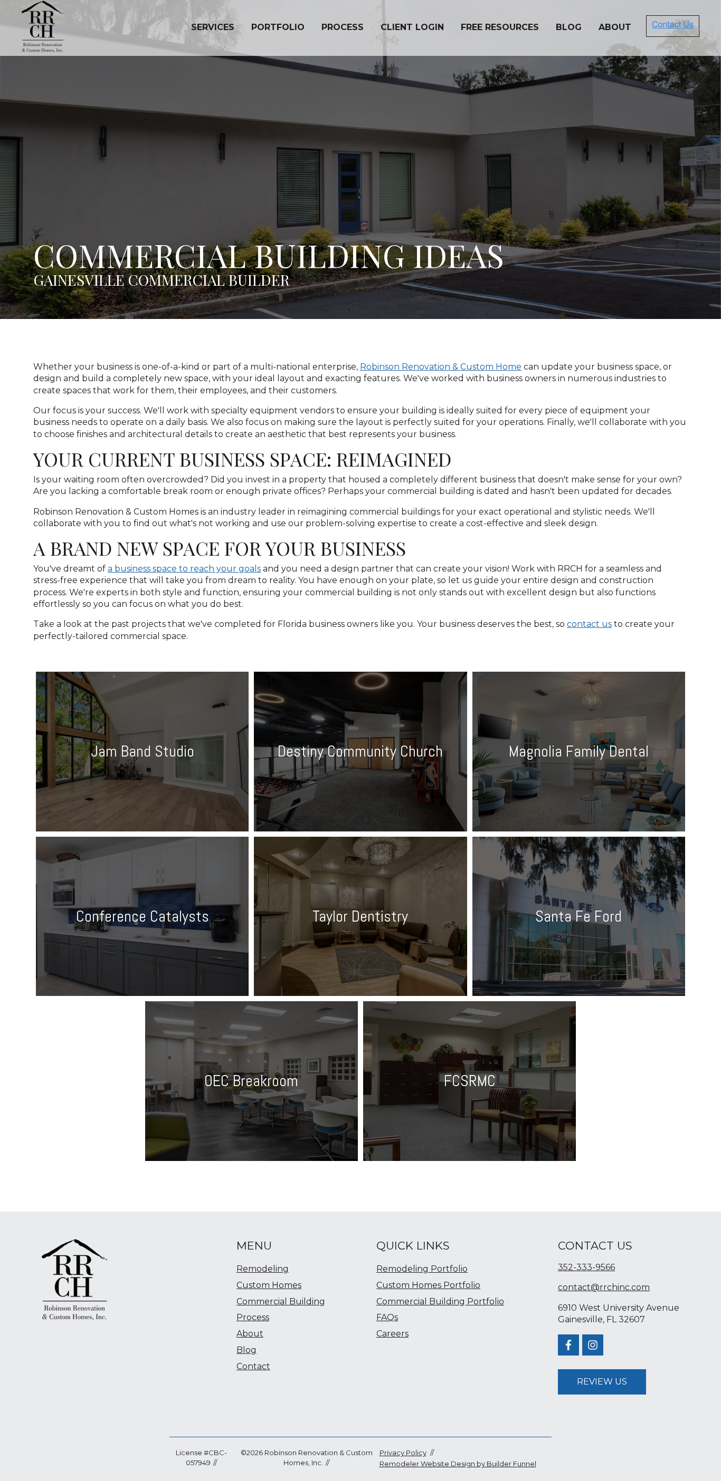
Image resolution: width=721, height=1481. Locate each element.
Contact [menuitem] (253, 1366)
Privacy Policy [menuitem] (403, 1452)
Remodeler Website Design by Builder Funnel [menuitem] (458, 1463)
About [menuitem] (249, 1334)
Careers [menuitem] (392, 1334)
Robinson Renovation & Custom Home (440, 367)
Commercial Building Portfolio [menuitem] (440, 1301)
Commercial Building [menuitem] (280, 1301)
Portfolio (278, 27)
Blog (569, 27)
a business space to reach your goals (184, 569)
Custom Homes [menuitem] (268, 1285)
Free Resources (500, 27)
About (615, 27)
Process (342, 27)
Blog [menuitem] (246, 1350)
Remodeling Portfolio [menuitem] (422, 1269)
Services (212, 27)
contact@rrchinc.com (604, 1287)
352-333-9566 (586, 1267)
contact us (589, 624)
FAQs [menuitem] (387, 1317)
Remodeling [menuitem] (262, 1269)
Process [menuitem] (252, 1317)
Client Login (412, 27)
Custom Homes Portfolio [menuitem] (428, 1285)
